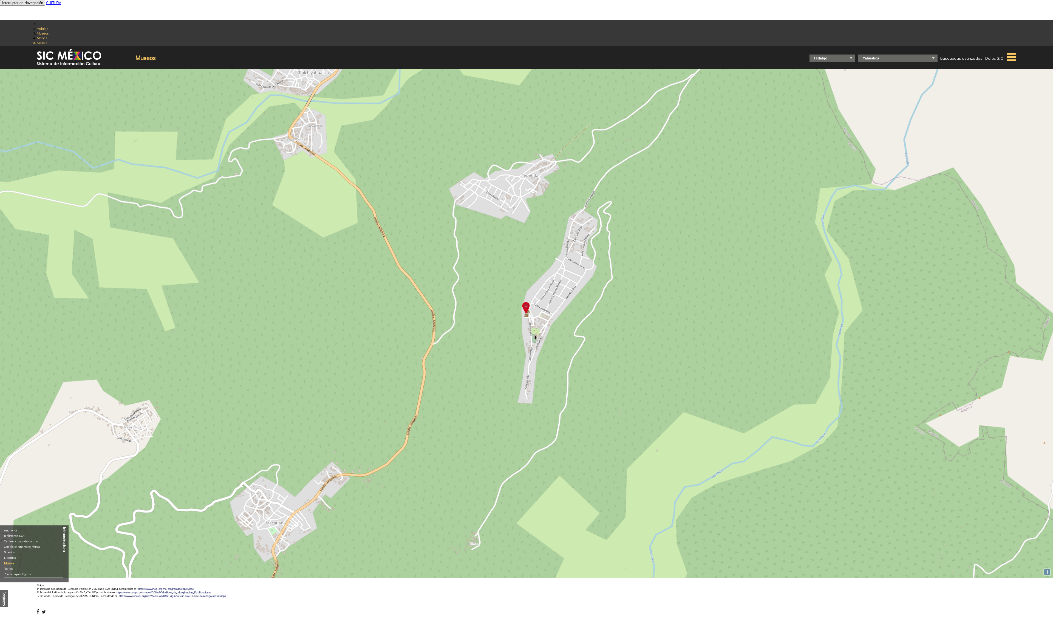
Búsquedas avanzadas (961, 58)
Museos (43, 33)
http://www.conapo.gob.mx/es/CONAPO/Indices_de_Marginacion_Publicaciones (163, 592)
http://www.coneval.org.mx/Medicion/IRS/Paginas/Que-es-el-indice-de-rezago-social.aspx (172, 596)
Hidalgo (42, 28)
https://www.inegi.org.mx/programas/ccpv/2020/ (166, 589)
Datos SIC (994, 58)
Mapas (42, 37)
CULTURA (53, 2)
